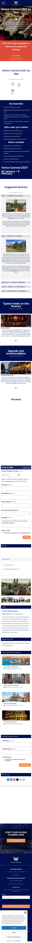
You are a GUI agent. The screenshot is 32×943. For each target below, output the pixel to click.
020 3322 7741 (9, 565)
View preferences (14, 937)
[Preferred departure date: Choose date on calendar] (19, 475)
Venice (12, 93)
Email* (4, 894)
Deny (14, 932)
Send (26, 537)
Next (30, 589)
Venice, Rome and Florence (10, 722)
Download (25, 765)
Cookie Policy (9, 940)
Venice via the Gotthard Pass (11, 666)
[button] (25, 912)
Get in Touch (16, 840)
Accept (14, 928)
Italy (12, 92)
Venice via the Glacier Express (11, 685)
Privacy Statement (17, 940)
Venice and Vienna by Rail (10, 703)
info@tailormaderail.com (12, 569)
